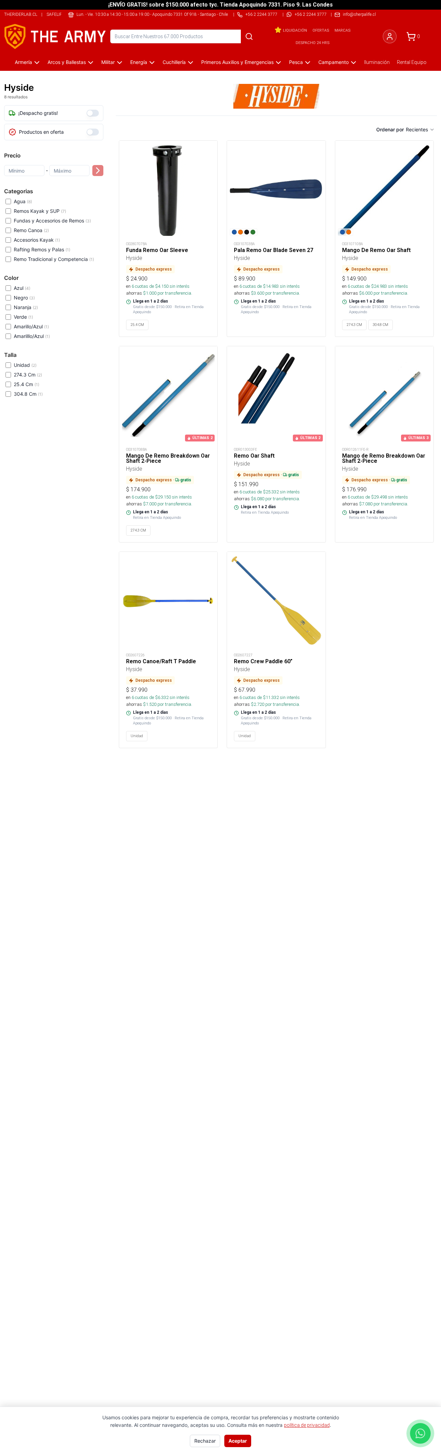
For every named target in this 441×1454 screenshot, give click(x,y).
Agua (23, 201)
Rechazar (205, 1441)
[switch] (92, 113)
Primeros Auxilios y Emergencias (237, 62)
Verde (23, 317)
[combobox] (420, 129)
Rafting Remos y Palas (42, 249)
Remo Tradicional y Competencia (54, 259)
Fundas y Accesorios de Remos (52, 220)
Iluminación (377, 62)
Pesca (296, 62)
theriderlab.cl (20, 14)
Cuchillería (174, 62)
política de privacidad (307, 1425)
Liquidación (295, 30)
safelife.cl (58, 14)
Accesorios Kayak (37, 240)
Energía (138, 62)
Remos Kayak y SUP (40, 211)
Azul (22, 288)
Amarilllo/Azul (32, 336)
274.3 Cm (28, 375)
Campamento (333, 62)
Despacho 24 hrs (312, 42)
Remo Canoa (31, 230)
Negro (24, 297)
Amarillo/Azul (31, 326)
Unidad (25, 365)
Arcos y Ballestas (67, 62)
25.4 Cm (26, 384)
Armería (23, 62)
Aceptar (237, 1441)
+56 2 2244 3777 (311, 14)
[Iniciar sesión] (390, 36)
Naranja (26, 307)
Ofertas (320, 30)
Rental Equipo (412, 62)
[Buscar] (249, 36)
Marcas (342, 30)
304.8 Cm (28, 394)
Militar (108, 62)
